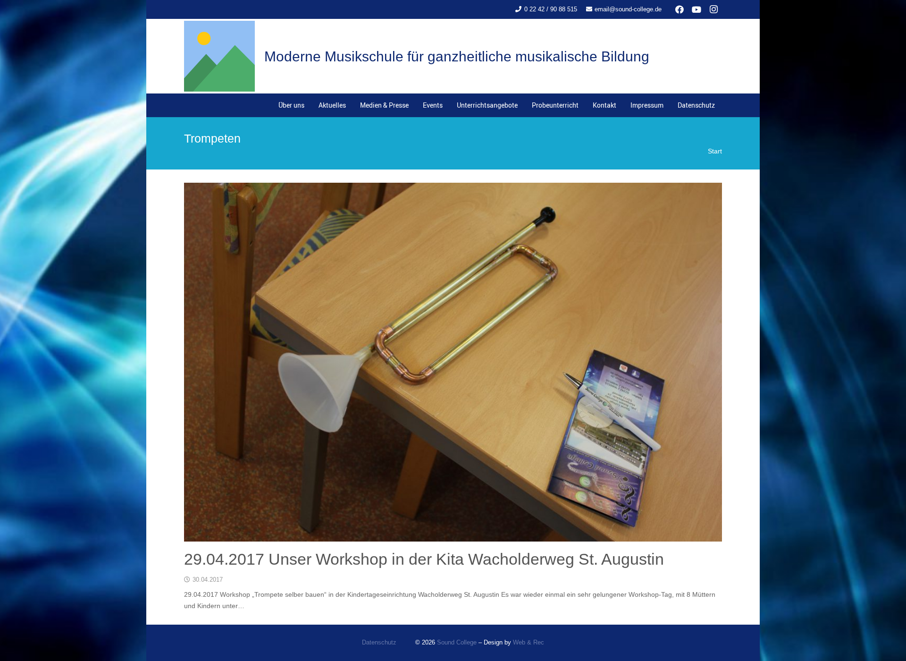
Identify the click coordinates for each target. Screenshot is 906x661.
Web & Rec (528, 642)
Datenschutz (379, 642)
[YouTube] (696, 9)
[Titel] (219, 56)
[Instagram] (713, 9)
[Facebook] (679, 9)
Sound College (457, 642)
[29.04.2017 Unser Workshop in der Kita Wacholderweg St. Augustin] (453, 362)
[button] (413, 105)
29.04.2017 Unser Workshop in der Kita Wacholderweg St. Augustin (424, 559)
